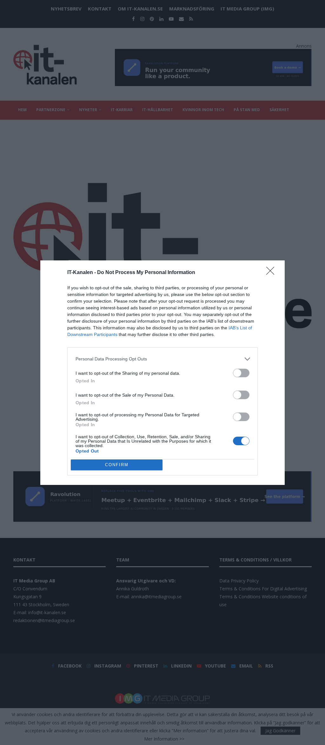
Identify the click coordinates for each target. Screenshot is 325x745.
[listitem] (162, 359)
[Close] (272, 273)
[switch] (241, 373)
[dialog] (162, 372)
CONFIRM (117, 464)
